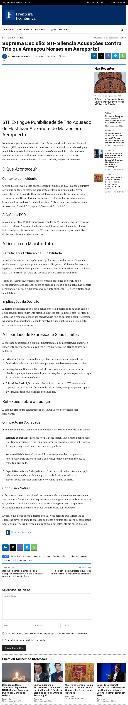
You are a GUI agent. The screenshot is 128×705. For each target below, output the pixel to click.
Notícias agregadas (79, 556)
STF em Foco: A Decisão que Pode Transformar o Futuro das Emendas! (71, 572)
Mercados (18, 38)
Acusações (15, 556)
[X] (97, 2)
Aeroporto (27, 556)
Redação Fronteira (21, 56)
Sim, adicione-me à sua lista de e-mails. (24, 640)
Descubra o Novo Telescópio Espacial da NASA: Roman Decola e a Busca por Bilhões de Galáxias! (115, 138)
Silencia (7, 560)
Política (97, 96)
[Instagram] (87, 2)
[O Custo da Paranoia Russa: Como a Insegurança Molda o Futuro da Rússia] (110, 82)
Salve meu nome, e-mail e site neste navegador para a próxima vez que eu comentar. (46, 633)
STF (14, 560)
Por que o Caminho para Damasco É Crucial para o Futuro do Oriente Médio (115, 119)
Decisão (56, 556)
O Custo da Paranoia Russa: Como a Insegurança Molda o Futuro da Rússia (109, 102)
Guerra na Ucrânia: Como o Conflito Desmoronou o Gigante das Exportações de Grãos (114, 183)
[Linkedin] (92, 2)
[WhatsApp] (123, 56)
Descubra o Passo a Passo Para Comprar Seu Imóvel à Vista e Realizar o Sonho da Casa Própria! (23, 574)
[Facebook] (108, 56)
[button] (122, 29)
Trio (30, 560)
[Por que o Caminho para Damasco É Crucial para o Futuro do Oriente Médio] (98, 116)
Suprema (22, 560)
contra (47, 556)
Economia (6, 38)
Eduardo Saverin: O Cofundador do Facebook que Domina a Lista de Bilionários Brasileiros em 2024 (111, 690)
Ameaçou (38, 556)
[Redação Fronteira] (5, 56)
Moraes (65, 556)
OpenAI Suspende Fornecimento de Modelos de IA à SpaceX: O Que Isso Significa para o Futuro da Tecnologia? (114, 160)
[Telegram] (115, 56)
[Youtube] (102, 2)
